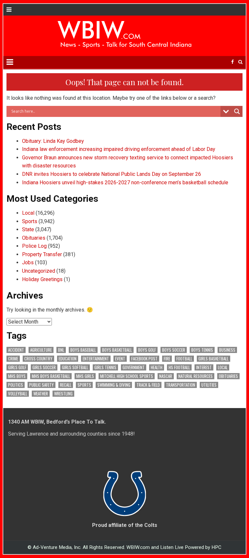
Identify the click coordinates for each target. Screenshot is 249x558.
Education (68, 359)
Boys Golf (147, 350)
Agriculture (41, 350)
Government (134, 367)
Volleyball (17, 394)
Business (227, 350)
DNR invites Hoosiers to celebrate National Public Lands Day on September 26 (111, 174)
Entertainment (96, 359)
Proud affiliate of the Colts (124, 525)
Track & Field (148, 385)
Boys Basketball (117, 350)
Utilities (209, 385)
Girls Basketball (213, 359)
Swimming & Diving (113, 385)
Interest (204, 367)
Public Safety (41, 385)
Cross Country (38, 359)
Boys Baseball (83, 350)
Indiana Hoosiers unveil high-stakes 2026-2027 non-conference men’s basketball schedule (125, 182)
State (28, 229)
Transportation (180, 385)
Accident (16, 350)
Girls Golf (17, 367)
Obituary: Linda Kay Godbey (53, 141)
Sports (29, 221)
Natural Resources (195, 376)
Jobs (28, 262)
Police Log (34, 246)
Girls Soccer (44, 367)
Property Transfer (42, 254)
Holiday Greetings (42, 279)
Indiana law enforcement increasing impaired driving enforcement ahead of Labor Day (118, 149)
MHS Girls (85, 376)
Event (120, 359)
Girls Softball (75, 367)
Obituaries (33, 238)
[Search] (240, 62)
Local (28, 213)
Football (184, 359)
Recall (65, 385)
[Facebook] (232, 62)
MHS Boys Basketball (51, 376)
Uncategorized (38, 271)
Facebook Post (144, 359)
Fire (167, 359)
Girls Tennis (105, 367)
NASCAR (165, 376)
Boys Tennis (202, 350)
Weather (40, 394)
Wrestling (63, 394)
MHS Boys (17, 376)
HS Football (179, 367)
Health (156, 367)
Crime (13, 359)
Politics (15, 385)
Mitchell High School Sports (126, 376)
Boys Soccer (173, 350)
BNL (61, 350)
